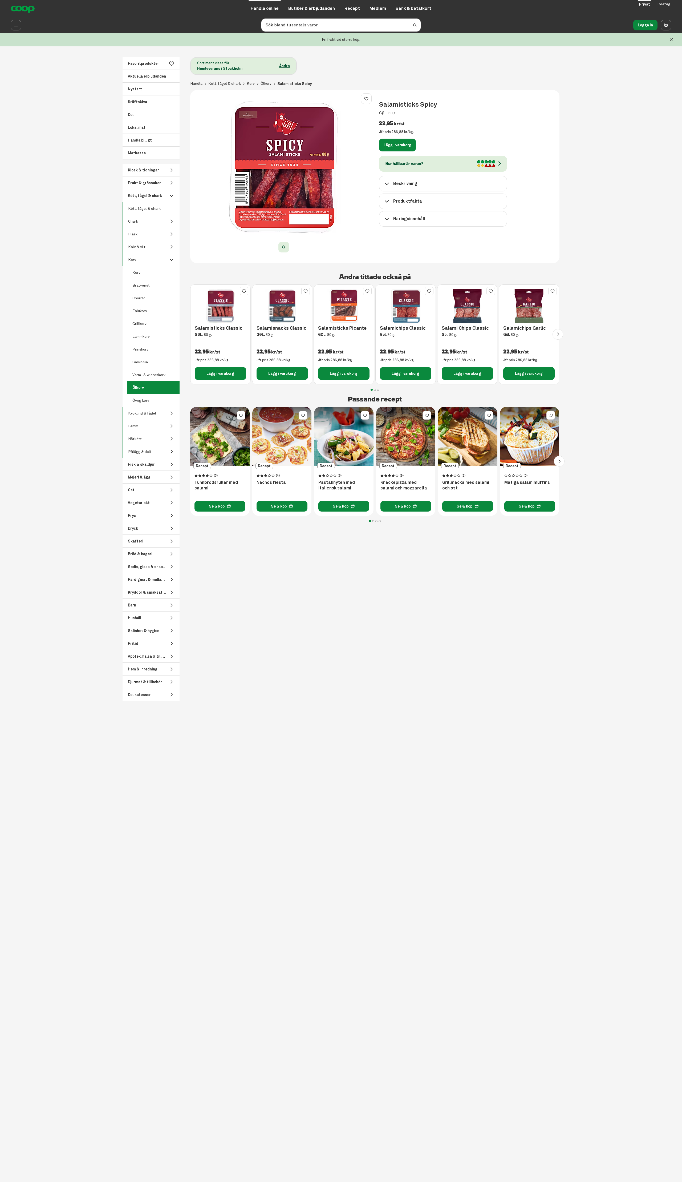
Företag (663, 4)
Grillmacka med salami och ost (465, 485)
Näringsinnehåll (409, 219)
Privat (644, 4)
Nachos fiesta (271, 482)
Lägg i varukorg (397, 145)
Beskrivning (405, 183)
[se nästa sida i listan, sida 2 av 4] (559, 461)
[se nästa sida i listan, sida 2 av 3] (558, 334)
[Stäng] (671, 39)
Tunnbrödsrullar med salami (216, 485)
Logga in (645, 25)
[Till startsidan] (23, 9)
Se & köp (217, 506)
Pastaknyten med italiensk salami (336, 485)
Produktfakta (407, 201)
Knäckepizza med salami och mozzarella (403, 485)
